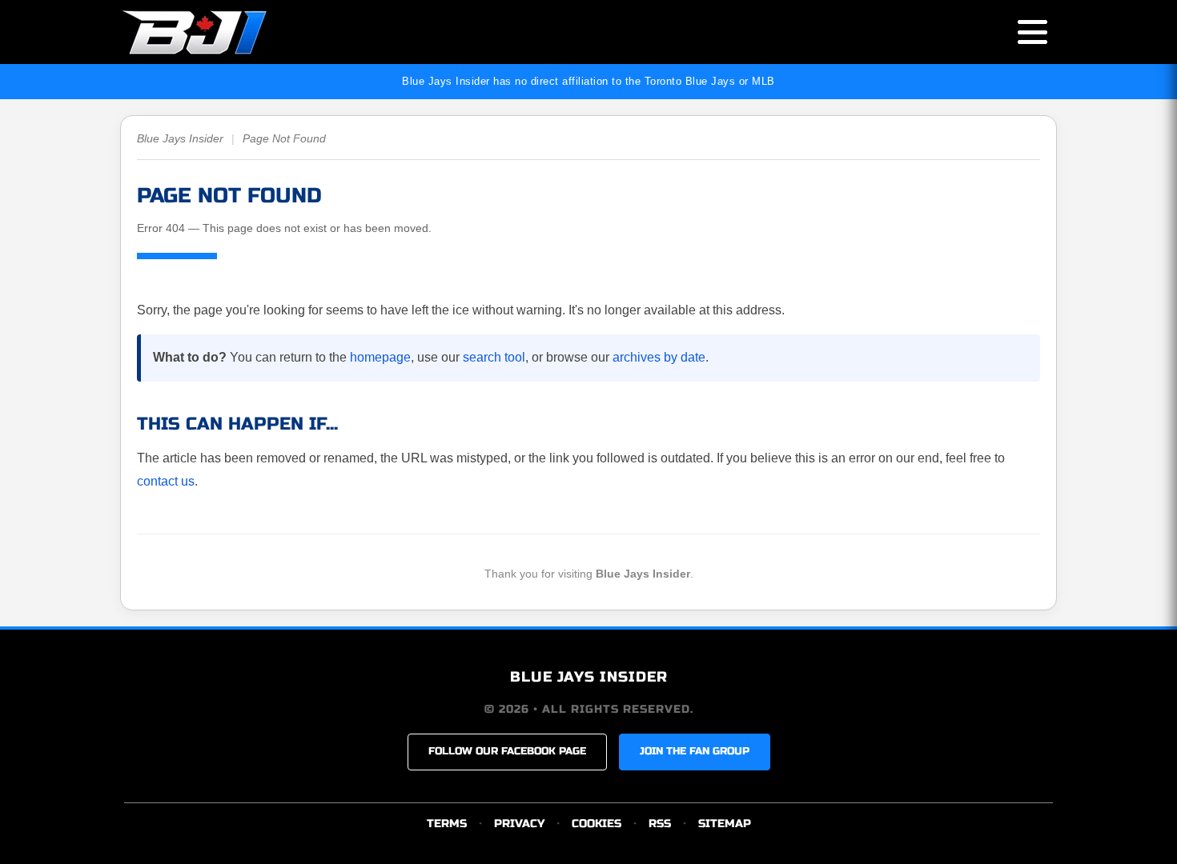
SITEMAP (724, 823)
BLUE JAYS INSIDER (589, 677)
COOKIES (596, 823)
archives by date (659, 357)
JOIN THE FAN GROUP (694, 751)
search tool (494, 357)
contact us (166, 481)
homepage (380, 357)
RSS (660, 823)
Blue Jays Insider (180, 138)
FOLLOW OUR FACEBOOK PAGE (507, 751)
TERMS (447, 823)
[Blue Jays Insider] (210, 32)
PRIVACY (519, 823)
